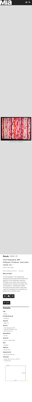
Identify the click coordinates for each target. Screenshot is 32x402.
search (29, 2)
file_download (5, 296)
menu (26, 2)
